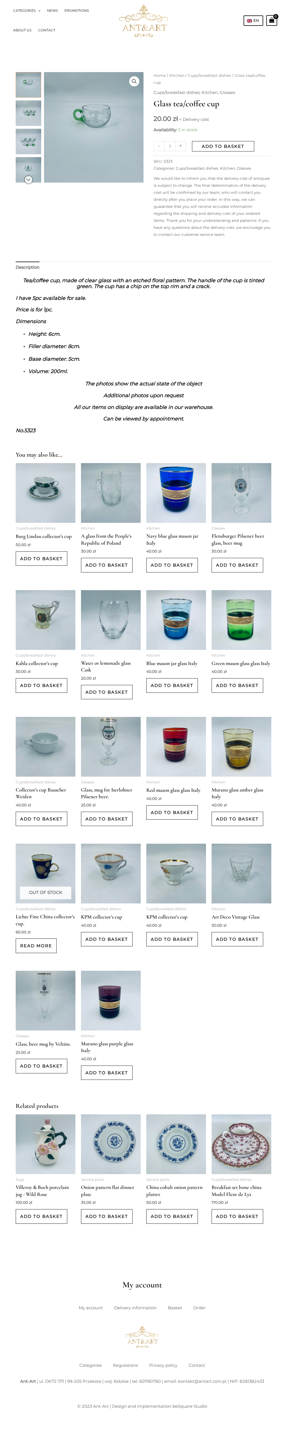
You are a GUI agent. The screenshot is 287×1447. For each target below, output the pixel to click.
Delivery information (135, 1307)
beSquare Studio (189, 1406)
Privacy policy (163, 1365)
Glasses (227, 92)
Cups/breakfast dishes (209, 75)
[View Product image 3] (28, 141)
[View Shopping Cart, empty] (271, 20)
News (52, 10)
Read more (36, 945)
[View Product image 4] (28, 170)
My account (91, 1307)
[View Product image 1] (28, 85)
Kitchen (176, 75)
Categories (24, 10)
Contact (46, 30)
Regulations (125, 1365)
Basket (175, 1307)
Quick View (45, 518)
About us (22, 30)
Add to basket (223, 146)
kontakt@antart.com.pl (202, 1381)
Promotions (76, 10)
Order (199, 1307)
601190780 (150, 1381)
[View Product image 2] (28, 113)
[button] (38, 10)
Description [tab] (28, 267)
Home (160, 75)
